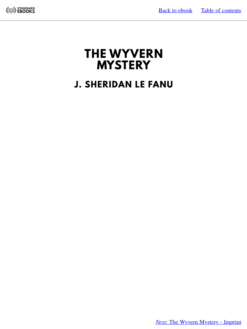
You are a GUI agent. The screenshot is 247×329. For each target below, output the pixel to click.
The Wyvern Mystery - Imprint (198, 321)
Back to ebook (175, 10)
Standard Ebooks (20, 10)
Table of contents (221, 10)
